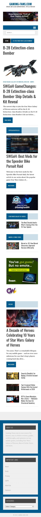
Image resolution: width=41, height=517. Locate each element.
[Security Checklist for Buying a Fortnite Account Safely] (12, 378)
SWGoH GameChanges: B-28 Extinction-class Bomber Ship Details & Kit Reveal (19, 93)
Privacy (7, 476)
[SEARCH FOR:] (20, 32)
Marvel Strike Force (15, 237)
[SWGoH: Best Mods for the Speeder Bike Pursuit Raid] (22, 152)
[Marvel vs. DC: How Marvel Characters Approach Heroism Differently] (12, 248)
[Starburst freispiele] (11, 293)
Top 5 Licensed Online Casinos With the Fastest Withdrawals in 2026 (29, 387)
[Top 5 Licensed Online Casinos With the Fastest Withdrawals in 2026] (12, 389)
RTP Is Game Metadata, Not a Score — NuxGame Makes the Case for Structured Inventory (29, 399)
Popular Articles (14, 130)
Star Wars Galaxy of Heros (17, 216)
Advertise (8, 485)
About (7, 466)
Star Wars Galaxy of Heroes (13, 82)
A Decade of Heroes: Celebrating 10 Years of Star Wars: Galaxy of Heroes (20, 337)
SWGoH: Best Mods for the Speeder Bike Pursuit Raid (21, 161)
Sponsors (8, 490)
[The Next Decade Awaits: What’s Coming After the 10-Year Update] (12, 227)
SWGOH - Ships (29, 82)
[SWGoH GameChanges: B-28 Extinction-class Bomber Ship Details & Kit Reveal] (20, 79)
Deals (6, 471)
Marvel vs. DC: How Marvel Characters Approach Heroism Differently (29, 245)
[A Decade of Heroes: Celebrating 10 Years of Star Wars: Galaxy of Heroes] (22, 326)
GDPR (7, 480)
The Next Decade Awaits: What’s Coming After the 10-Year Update (29, 224)
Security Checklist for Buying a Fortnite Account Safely (29, 375)
